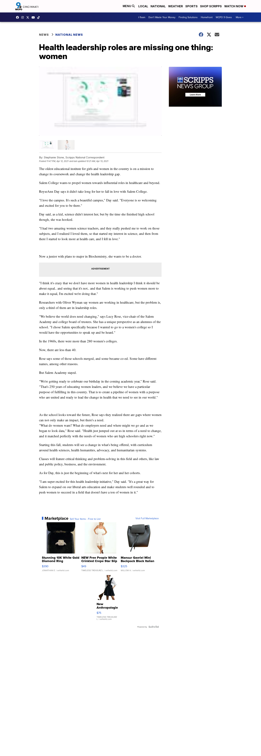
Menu (127, 6)
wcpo (28, 17)
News (44, 34)
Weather (175, 6)
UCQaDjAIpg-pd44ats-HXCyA (34, 17)
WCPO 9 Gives (224, 17)
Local (143, 6)
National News (69, 34)
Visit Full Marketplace (147, 518)
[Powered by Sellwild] (153, 627)
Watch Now (234, 6)
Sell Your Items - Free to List (85, 519)
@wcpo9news (39, 17)
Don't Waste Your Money (161, 17)
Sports (191, 6)
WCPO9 (18, 17)
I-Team (141, 17)
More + (239, 17)
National (158, 6)
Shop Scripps (211, 6)
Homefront (207, 17)
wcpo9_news (23, 17)
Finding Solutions (188, 17)
